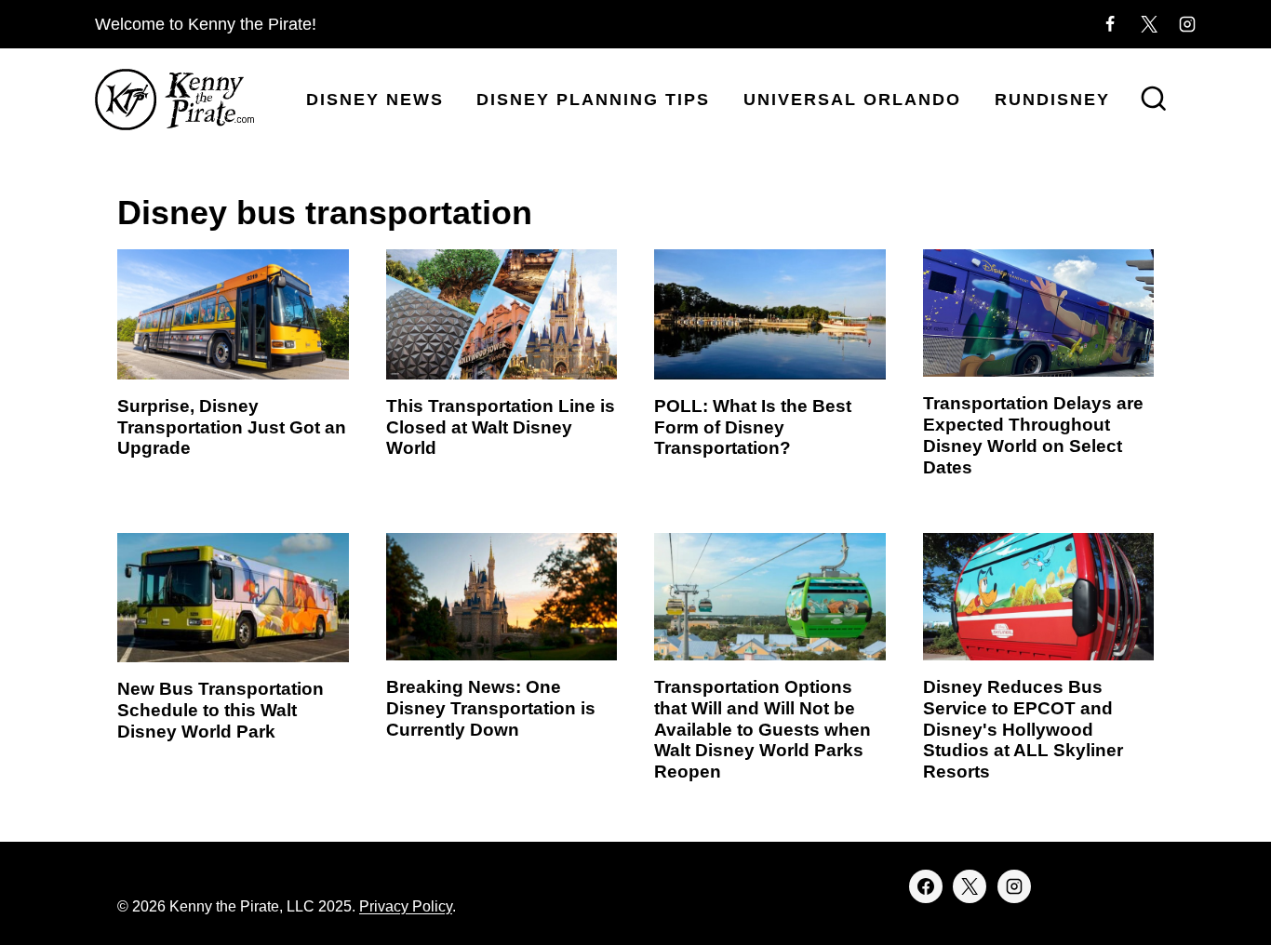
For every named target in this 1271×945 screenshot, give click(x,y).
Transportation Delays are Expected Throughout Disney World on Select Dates (1033, 434)
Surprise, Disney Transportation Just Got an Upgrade (231, 427)
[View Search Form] (1154, 100)
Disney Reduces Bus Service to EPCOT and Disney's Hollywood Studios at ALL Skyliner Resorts (1023, 729)
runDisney (1052, 99)
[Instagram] (1187, 24)
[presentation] (233, 314)
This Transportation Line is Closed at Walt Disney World (500, 427)
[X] (1149, 24)
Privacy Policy (405, 906)
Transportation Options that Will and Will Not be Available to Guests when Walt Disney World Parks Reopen (762, 729)
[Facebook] (1110, 24)
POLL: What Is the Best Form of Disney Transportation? (752, 427)
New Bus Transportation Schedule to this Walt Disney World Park (220, 710)
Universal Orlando (852, 99)
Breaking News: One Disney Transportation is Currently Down (490, 708)
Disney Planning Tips (593, 99)
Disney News (375, 99)
